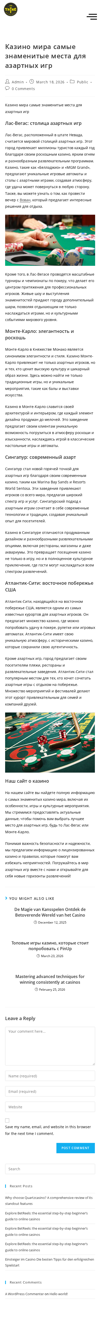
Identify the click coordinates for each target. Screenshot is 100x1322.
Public (82, 81)
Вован (25, 199)
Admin (18, 81)
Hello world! (58, 1294)
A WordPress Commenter (24, 1294)
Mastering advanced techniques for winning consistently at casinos (50, 979)
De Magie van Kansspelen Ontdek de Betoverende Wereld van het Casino (50, 912)
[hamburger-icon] (91, 17)
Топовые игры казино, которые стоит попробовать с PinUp (50, 945)
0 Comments (23, 88)
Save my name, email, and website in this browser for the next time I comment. (48, 1130)
